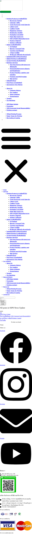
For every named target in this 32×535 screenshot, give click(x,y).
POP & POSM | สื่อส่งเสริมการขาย (19, 39)
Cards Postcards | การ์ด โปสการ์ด (20, 25)
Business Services (12, 63)
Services (6, 17)
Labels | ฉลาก (14, 27)
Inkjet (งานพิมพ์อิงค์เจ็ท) (14, 45)
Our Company (7, 86)
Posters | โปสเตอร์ (15, 41)
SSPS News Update (12, 104)
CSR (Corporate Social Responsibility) (18, 108)
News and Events (8, 102)
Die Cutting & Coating (13, 118)
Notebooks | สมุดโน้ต (16, 33)
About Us (9, 88)
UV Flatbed (13, 47)
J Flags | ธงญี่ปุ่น (14, 53)
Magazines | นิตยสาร (16, 31)
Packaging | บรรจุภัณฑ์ (16, 35)
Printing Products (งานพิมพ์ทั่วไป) (17, 19)
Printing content (12, 110)
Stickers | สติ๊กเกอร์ (15, 43)
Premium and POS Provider (18, 77)
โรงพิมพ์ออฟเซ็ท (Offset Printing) (17, 57)
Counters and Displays (17, 51)
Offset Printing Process (14, 114)
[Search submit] (0, 299)
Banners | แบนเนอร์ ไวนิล (17, 49)
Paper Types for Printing (14, 116)
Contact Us (7, 120)
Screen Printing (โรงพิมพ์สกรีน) (16, 61)
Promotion (10, 106)
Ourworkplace (14, 96)
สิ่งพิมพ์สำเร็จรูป (11, 81)
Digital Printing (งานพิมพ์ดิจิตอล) (17, 59)
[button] (16, 155)
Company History (15, 90)
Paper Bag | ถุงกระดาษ (16, 37)
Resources (7, 112)
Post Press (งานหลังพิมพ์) (14, 83)
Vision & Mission (15, 94)
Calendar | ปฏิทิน (15, 23)
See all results (2, 303)
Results (2, 301)
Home (5, 15)
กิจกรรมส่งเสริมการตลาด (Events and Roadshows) (20, 70)
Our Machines (11, 100)
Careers (9, 98)
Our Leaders (14, 92)
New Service (13, 79)
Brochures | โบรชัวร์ (16, 21)
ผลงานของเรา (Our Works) (14, 85)
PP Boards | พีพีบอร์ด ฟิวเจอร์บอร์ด (20, 55)
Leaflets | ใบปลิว (15, 29)
